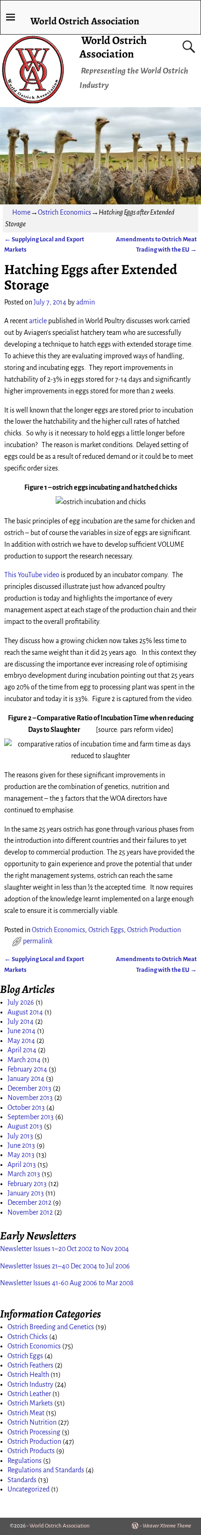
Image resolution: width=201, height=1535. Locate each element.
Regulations (24, 1460)
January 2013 (25, 1193)
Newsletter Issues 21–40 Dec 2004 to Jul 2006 (65, 1266)
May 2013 (21, 1154)
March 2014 (24, 1060)
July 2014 (20, 1021)
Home (21, 212)
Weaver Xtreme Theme (167, 1526)
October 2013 (26, 1107)
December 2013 (29, 1088)
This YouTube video (31, 575)
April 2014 (21, 1050)
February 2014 (27, 1069)
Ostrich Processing (33, 1432)
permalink (37, 941)
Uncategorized (28, 1489)
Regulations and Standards (45, 1470)
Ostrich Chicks (27, 1336)
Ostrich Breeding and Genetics (50, 1327)
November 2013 (30, 1097)
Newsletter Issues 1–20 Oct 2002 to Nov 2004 (64, 1249)
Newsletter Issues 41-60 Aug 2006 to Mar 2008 (67, 1283)
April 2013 (21, 1164)
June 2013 (21, 1145)
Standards (21, 1480)
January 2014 (25, 1078)
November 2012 (30, 1212)
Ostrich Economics (64, 212)
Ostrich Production (154, 930)
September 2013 (30, 1117)
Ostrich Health (28, 1374)
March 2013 (23, 1174)
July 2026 (20, 1002)
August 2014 (25, 1012)
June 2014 (21, 1031)
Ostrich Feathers (30, 1365)
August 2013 (25, 1126)
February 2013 (27, 1183)
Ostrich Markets (30, 1403)
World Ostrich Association (113, 47)
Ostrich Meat (25, 1413)
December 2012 (29, 1202)
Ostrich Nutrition (32, 1422)
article (38, 321)
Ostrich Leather (29, 1393)
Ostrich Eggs (106, 930)
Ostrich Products (31, 1451)
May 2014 (21, 1040)
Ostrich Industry (30, 1384)
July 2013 (20, 1136)
